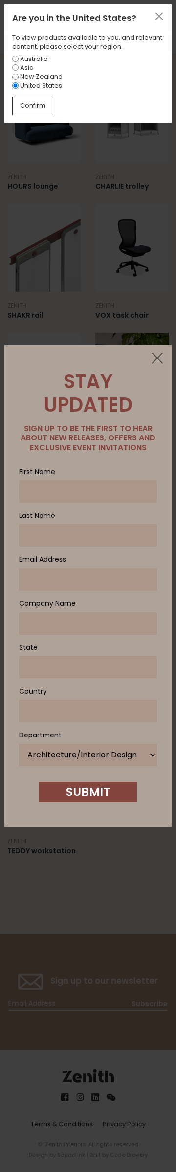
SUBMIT (88, 792)
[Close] (157, 359)
